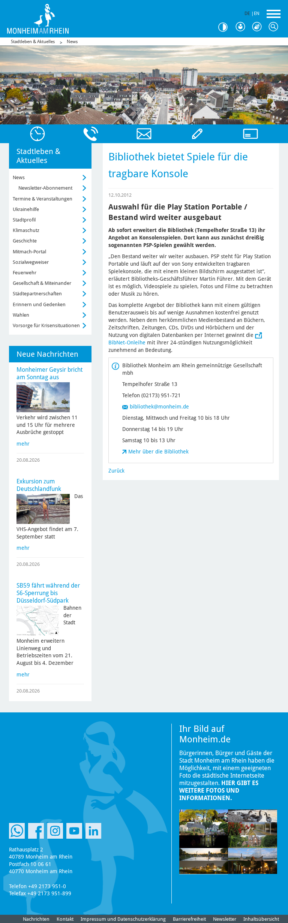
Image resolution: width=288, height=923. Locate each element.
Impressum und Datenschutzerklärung (123, 919)
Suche (275, 27)
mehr (23, 444)
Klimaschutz (26, 230)
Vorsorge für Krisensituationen (46, 325)
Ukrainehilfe (26, 209)
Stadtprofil (24, 220)
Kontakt (65, 919)
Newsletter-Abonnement (45, 188)
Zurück (116, 471)
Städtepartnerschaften (37, 293)
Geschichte (25, 241)
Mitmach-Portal (29, 251)
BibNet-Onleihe (127, 343)
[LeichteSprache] (242, 27)
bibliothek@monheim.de (159, 407)
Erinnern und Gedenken (39, 304)
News (72, 41)
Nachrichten (36, 919)
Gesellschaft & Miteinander (42, 283)
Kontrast (225, 27)
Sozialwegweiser (31, 262)
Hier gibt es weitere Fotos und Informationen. (218, 790)
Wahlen (21, 315)
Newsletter (224, 919)
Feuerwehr (24, 272)
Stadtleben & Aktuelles (33, 41)
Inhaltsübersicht (261, 919)
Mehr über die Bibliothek (158, 452)
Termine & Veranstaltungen (42, 199)
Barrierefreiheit (189, 919)
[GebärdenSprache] (258, 27)
